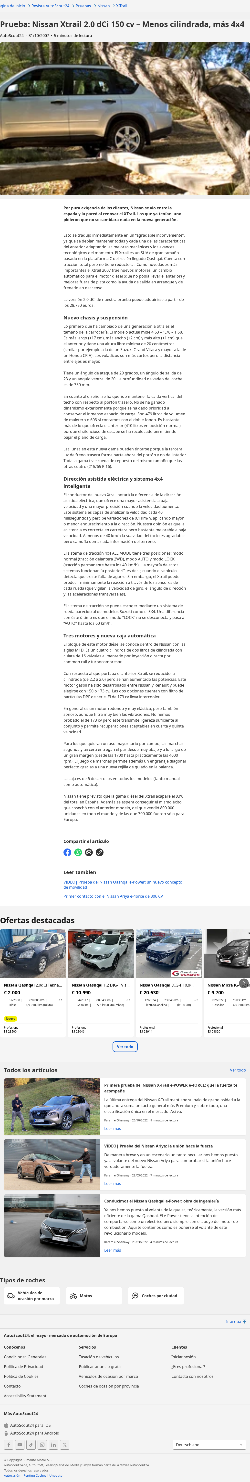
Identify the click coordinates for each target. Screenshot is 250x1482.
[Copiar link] (100, 852)
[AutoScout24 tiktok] (31, 1444)
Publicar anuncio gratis (100, 1366)
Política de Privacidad (23, 1366)
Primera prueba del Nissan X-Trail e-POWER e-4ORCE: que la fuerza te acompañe (125, 1106)
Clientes (179, 1347)
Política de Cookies (21, 1376)
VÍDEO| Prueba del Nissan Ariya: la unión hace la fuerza (125, 1164)
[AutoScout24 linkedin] (53, 1444)
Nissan (103, 6)
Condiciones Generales (25, 1357)
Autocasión (12, 1475)
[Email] (89, 852)
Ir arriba (233, 1321)
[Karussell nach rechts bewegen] (244, 983)
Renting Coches (34, 1475)
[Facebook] (67, 852)
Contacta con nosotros (192, 1376)
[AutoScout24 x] (64, 1444)
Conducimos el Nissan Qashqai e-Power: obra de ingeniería (125, 1225)
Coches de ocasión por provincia (109, 1386)
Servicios (87, 1347)
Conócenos (14, 1347)
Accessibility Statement (25, 1395)
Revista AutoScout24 (50, 6)
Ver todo (125, 1046)
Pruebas (83, 6)
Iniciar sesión (183, 1357)
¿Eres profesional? (188, 1366)
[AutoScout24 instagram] (42, 1444)
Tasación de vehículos (99, 1357)
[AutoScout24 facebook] (8, 1444)
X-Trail (121, 6)
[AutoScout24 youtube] (19, 1444)
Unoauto (55, 1475)
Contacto (12, 1386)
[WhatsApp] (78, 852)
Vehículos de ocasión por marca (108, 1376)
